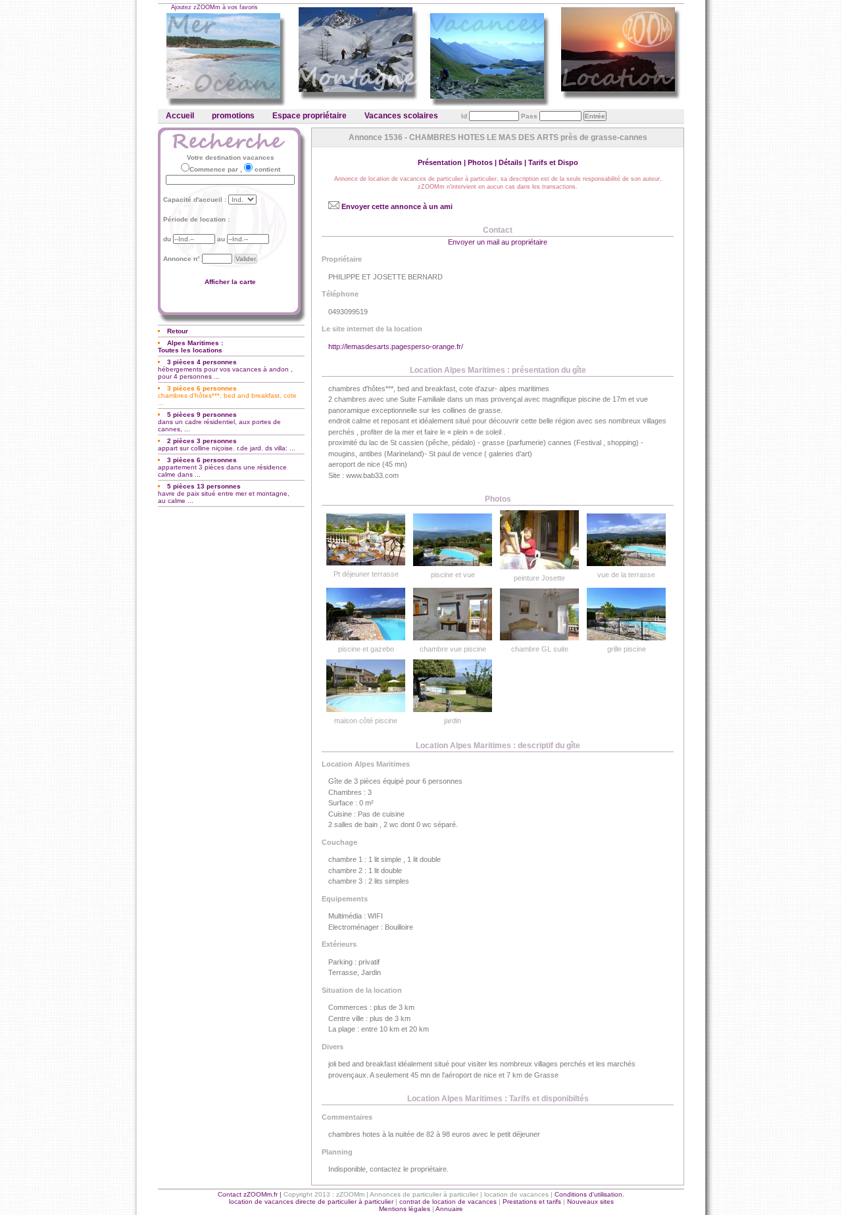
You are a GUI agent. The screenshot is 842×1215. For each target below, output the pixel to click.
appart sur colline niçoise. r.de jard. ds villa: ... (226, 444)
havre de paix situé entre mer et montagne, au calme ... (223, 493)
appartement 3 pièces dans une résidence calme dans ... (222, 467)
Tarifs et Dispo (553, 162)
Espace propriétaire (309, 115)
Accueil (180, 115)
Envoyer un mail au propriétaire (497, 242)
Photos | (483, 162)
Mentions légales (404, 1208)
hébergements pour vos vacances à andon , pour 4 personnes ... (225, 369)
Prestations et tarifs (532, 1201)
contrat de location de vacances (448, 1201)
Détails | (513, 162)
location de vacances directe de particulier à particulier (311, 1201)
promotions (233, 115)
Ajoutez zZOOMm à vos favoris (214, 7)
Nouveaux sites (590, 1201)
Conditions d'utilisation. (589, 1194)
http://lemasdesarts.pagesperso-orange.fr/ (395, 346)
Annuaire (449, 1208)
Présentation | (443, 162)
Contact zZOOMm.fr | (251, 1194)
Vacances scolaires (401, 115)
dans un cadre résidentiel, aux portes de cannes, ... (219, 422)
